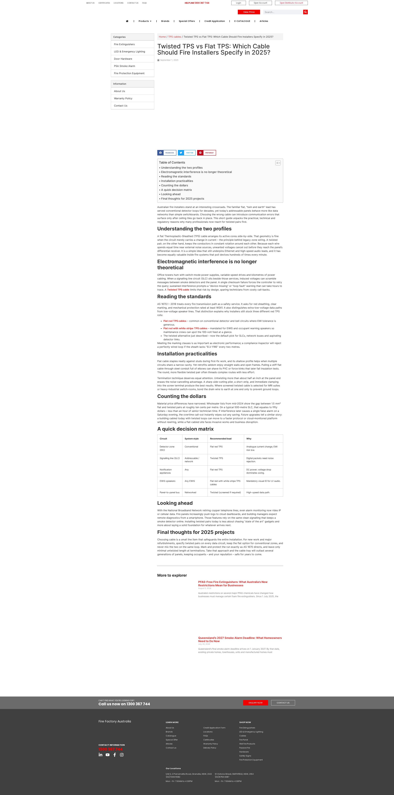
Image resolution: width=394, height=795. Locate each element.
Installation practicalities (177, 180)
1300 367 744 (110, 749)
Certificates (104, 3)
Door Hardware (123, 58)
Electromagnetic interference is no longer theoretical (196, 172)
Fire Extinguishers (124, 44)
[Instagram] (122, 755)
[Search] (305, 12)
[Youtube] (108, 755)
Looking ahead (171, 194)
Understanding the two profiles (182, 167)
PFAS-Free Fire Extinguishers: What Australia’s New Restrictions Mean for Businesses (232, 583)
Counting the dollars (174, 185)
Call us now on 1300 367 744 (124, 704)
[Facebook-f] (115, 755)
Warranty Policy (123, 98)
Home (162, 36)
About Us (90, 3)
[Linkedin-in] (100, 755)
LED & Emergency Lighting (129, 51)
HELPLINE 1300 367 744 (197, 2)
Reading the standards (176, 176)
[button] (166, 152)
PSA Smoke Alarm (124, 66)
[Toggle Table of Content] (276, 163)
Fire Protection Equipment (129, 73)
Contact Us (132, 3)
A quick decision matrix (176, 189)
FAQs (144, 3)
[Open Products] (151, 21)
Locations (118, 3)
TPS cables (174, 36)
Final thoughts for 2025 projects (182, 198)
